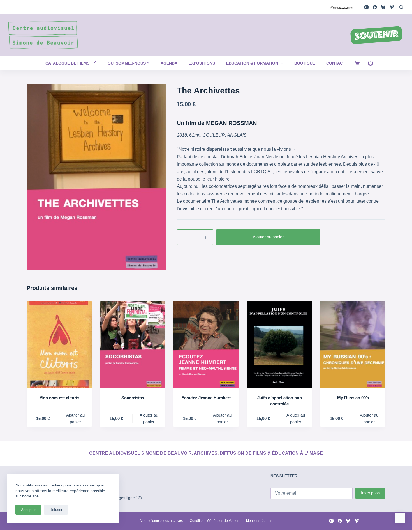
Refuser (56, 510)
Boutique (304, 63)
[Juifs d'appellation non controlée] (279, 344)
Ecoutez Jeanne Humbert (206, 397)
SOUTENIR (376, 35)
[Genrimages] (341, 6)
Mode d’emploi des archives (161, 521)
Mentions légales (259, 521)
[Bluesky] (383, 7)
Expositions (202, 63)
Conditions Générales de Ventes (214, 521)
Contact (335, 63)
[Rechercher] (401, 7)
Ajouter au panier (268, 236)
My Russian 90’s (353, 397)
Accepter (28, 510)
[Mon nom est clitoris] (59, 344)
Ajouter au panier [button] (75, 418)
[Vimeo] (392, 7)
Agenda (169, 63)
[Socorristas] (132, 344)
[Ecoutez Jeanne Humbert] (206, 344)
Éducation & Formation (252, 63)
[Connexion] (370, 63)
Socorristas (132, 397)
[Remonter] (400, 518)
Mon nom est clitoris (59, 397)
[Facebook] (375, 7)
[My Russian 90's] (352, 344)
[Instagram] (366, 7)
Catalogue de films (67, 63)
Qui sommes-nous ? (128, 63)
